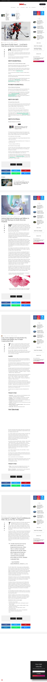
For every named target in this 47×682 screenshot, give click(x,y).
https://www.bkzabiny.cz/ (12, 95)
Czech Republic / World (10, 216)
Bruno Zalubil (4, 42)
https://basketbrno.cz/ (11, 80)
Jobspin (40, 45)
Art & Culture (23, 7)
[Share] (4, 49)
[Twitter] (42, 1)
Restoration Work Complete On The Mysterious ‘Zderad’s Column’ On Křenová (18, 16)
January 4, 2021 (24, 563)
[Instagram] (43, 1)
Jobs (29, 7)
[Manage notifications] (2, 680)
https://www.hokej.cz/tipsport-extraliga (22, 112)
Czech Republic (13, 7)
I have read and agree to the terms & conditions (38, 59)
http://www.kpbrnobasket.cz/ (12, 94)
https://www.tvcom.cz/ (19, 70)
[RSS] (43, 7)
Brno (18, 7)
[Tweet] (4, 51)
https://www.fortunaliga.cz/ (20, 155)
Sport (9, 42)
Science (27, 7)
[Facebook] (40, 1)
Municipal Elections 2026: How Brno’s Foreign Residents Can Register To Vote (21, 127)
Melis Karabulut (5, 216)
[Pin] (4, 228)
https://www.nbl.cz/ (17, 79)
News (16, 180)
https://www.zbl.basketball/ (15, 93)
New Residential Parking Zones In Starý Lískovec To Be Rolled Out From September (7, 16)
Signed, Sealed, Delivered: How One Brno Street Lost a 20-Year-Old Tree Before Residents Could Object (40, 37)
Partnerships (33, 7)
